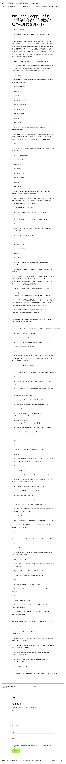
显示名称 (15, 725)
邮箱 (13, 732)
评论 (13, 710)
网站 (13, 738)
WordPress (61, 760)
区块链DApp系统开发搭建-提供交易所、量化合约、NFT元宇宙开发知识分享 (21, 3)
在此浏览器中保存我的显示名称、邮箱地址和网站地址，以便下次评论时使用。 (33, 746)
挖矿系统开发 (18, 686)
